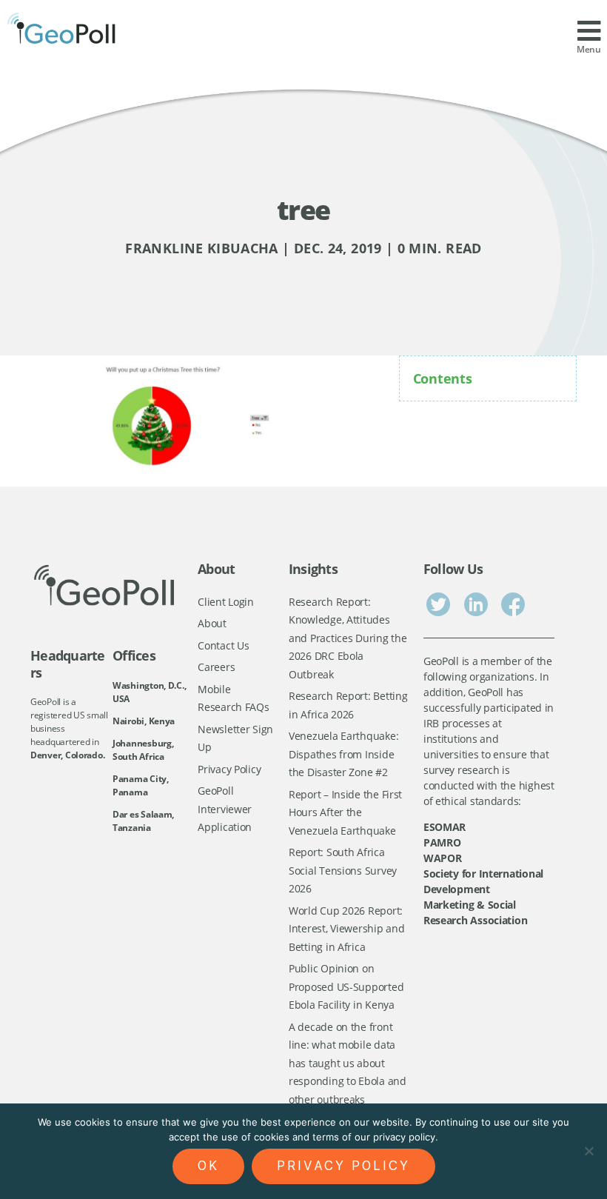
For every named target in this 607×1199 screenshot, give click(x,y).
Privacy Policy (229, 769)
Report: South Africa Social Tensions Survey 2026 (343, 870)
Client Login (226, 602)
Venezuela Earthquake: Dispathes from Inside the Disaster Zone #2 (343, 754)
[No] (588, 1150)
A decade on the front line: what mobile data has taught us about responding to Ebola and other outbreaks (347, 1063)
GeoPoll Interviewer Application (225, 809)
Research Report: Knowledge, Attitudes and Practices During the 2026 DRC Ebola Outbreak (348, 638)
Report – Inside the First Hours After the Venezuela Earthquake (345, 812)
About (212, 623)
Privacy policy (343, 1165)
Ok (208, 1165)
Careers (216, 667)
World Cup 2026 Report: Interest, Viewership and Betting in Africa (347, 929)
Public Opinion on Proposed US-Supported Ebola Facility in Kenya (346, 986)
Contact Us (223, 645)
